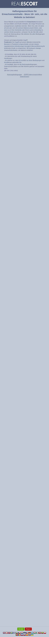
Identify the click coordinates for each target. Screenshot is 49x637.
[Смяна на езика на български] (17, 633)
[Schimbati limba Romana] (19, 635)
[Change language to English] (4, 633)
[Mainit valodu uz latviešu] (40, 633)
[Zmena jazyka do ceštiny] (19, 633)
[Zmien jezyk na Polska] (45, 633)
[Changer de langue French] (27, 633)
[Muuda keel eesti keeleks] (24, 633)
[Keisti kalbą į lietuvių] (42, 633)
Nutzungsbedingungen (14, 74)
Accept (20, 629)
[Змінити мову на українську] (32, 635)
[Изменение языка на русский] (22, 635)
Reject (28, 629)
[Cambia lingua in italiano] (37, 633)
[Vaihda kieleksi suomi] (14, 633)
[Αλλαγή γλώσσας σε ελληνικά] (32, 633)
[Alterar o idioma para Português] (17, 635)
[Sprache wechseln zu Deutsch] (30, 633)
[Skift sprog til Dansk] (6, 633)
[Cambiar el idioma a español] (27, 635)
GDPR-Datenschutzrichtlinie (33, 74)
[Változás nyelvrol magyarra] (35, 633)
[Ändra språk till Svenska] (12, 633)
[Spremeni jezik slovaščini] (24, 635)
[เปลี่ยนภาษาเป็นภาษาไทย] (30, 635)
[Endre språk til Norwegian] (9, 633)
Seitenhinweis (24, 76)
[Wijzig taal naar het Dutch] (22, 633)
